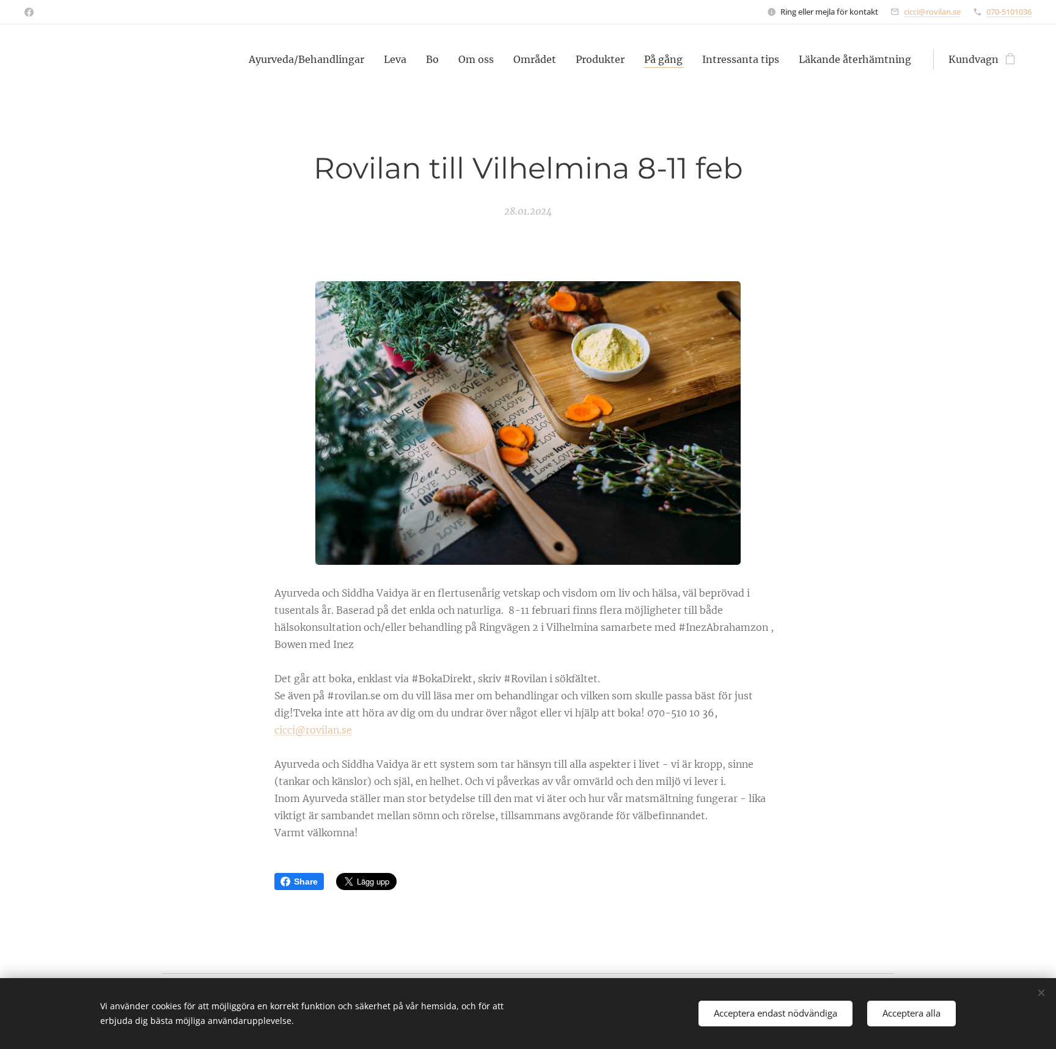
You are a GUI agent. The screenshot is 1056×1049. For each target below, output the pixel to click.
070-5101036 (1009, 11)
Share (306, 881)
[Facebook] (29, 12)
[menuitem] (310, 59)
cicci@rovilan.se (932, 11)
